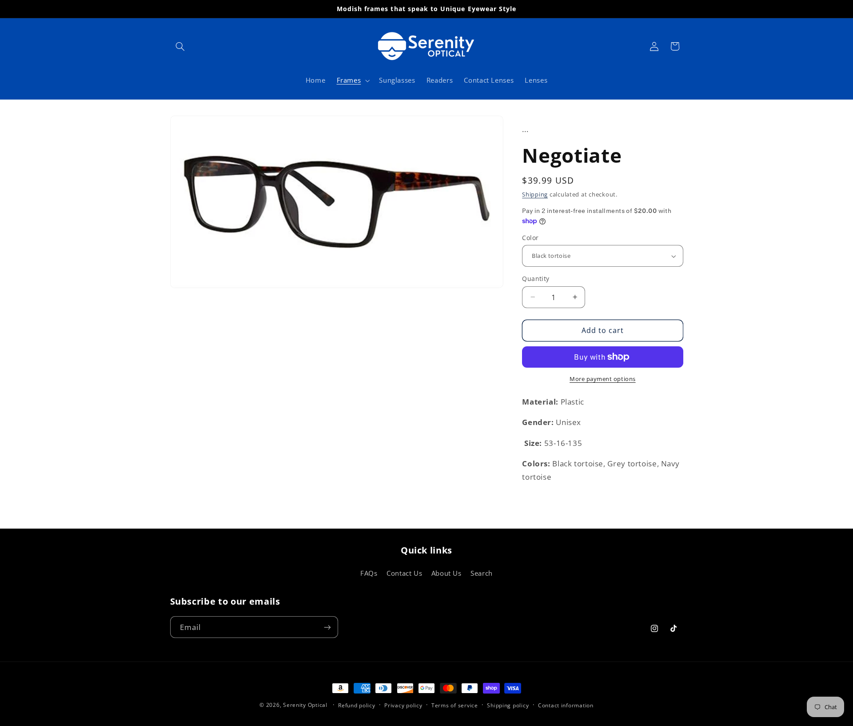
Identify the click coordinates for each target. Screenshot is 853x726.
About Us (446, 573)
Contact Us (404, 573)
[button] (180, 46)
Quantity (535, 278)
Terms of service (454, 705)
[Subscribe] (327, 627)
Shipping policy (508, 705)
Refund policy (356, 705)
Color (530, 237)
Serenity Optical (305, 705)
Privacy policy (403, 705)
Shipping (535, 194)
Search (481, 573)
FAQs (369, 573)
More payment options (603, 379)
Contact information (566, 705)
